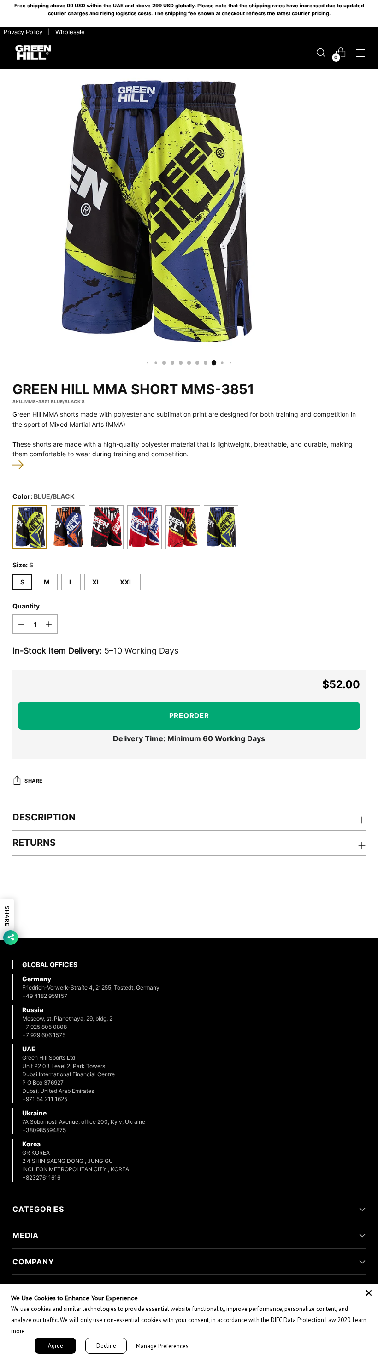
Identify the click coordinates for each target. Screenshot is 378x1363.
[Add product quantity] (49, 624)
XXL (126, 582)
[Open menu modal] (360, 52)
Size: (22, 565)
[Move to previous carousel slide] (336, 906)
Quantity (26, 606)
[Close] (368, 1293)
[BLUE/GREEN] (221, 527)
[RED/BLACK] (106, 527)
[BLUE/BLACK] (29, 527)
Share (33, 781)
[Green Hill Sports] (33, 53)
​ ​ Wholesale (68, 31)
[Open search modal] (321, 52)
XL (96, 582)
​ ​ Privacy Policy (22, 31)
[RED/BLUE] (144, 527)
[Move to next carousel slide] (358, 906)
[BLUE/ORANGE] (68, 527)
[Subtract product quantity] (21, 624)
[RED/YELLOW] (182, 527)
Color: (43, 496)
